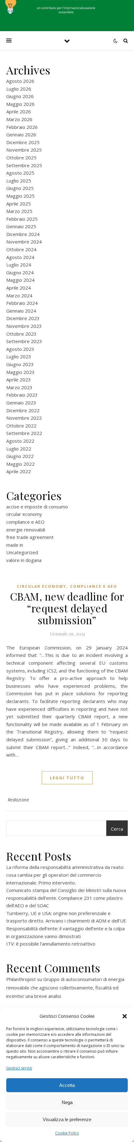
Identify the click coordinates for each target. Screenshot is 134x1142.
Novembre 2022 (24, 418)
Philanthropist (21, 979)
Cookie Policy (67, 1133)
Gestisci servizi (19, 1068)
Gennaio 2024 (21, 311)
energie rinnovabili (25, 529)
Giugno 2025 (20, 188)
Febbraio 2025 (22, 219)
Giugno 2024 (20, 272)
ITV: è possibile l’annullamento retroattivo (50, 944)
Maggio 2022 (20, 464)
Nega (67, 1102)
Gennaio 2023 (21, 402)
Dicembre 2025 (23, 142)
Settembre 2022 (24, 433)
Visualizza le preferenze (67, 1119)
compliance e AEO (25, 522)
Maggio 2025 (20, 196)
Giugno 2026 (20, 96)
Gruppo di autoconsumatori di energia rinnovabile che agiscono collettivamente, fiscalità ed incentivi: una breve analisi (65, 987)
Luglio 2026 (18, 89)
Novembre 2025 (24, 150)
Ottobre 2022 (21, 425)
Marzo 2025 (19, 211)
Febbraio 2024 (22, 303)
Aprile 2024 (18, 288)
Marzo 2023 (19, 387)
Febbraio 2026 (22, 127)
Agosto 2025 (20, 173)
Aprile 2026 (18, 111)
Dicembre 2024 (23, 234)
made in (14, 545)
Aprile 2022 (18, 471)
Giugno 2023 (20, 364)
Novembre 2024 (24, 241)
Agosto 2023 (20, 349)
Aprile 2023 (18, 379)
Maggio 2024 (20, 280)
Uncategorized (22, 552)
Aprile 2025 (18, 204)
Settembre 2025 (24, 165)
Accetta (67, 1085)
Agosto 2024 (20, 257)
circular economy (24, 514)
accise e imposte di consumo (37, 506)
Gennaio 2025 (21, 226)
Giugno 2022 (20, 456)
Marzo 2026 (19, 119)
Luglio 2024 (18, 265)
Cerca (117, 829)
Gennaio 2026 (21, 134)
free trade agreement (30, 537)
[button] (125, 1016)
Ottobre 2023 (21, 334)
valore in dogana (23, 560)
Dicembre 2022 (23, 410)
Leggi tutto (67, 778)
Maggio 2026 (20, 104)
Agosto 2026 (20, 81)
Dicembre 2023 (23, 318)
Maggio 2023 (20, 372)
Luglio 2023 (18, 356)
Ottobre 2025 (21, 157)
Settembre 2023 (24, 341)
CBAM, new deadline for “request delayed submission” (67, 608)
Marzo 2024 (19, 295)
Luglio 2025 (18, 180)
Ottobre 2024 (21, 249)
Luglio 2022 (18, 449)
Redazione (18, 800)
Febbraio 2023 (22, 395)
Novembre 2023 (24, 326)
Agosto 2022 (20, 441)
